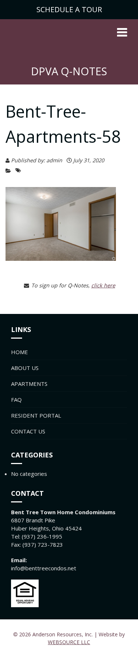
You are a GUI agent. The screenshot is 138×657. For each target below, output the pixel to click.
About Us (25, 367)
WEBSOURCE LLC (69, 642)
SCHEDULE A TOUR (69, 9)
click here (103, 285)
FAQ (16, 399)
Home (19, 352)
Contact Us (28, 431)
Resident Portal (36, 415)
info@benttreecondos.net (43, 568)
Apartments (29, 383)
